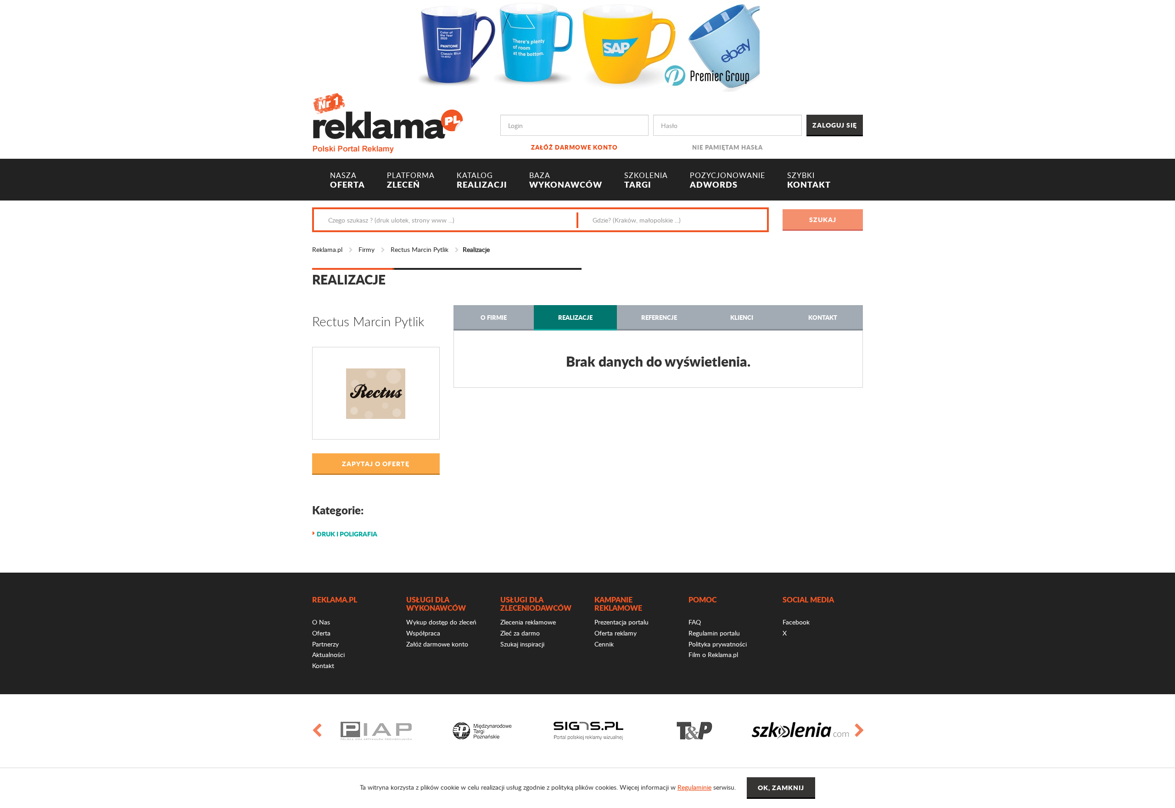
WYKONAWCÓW (565, 180)
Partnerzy (325, 644)
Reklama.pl (327, 249)
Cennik (604, 644)
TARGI (646, 180)
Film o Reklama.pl (713, 654)
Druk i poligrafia (347, 533)
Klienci (741, 317)
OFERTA (347, 180)
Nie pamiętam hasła (727, 147)
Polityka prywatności (717, 644)
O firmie (494, 317)
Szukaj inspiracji (522, 644)
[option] (376, 731)
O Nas (321, 622)
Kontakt (822, 317)
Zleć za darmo (520, 633)
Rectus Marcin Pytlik (419, 249)
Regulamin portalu (714, 633)
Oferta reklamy (615, 633)
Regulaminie (694, 787)
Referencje (659, 317)
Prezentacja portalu (621, 622)
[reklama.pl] (387, 121)
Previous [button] (316, 731)
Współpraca (423, 633)
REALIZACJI (482, 180)
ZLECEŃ (411, 180)
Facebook (796, 622)
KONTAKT (809, 180)
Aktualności (328, 654)
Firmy (366, 249)
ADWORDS (727, 180)
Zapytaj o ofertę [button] (375, 463)
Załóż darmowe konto (574, 147)
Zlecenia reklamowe (528, 622)
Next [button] (858, 731)
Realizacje (575, 317)
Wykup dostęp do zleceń (441, 622)
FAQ (694, 622)
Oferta (321, 633)
